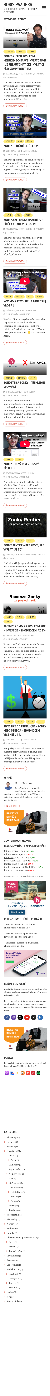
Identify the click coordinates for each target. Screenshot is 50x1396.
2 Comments (11, 232)
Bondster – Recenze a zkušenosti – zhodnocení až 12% (22, 944)
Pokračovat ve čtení (16, 106)
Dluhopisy (14, 1164)
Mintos (8, 296)
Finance (21, 51)
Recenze (31, 617)
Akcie (11, 1155)
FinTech (8, 215)
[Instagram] (20, 1017)
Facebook (13, 1273)
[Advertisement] (25, 1103)
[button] (7, 1073)
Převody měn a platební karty (22, 1237)
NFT (11, 1178)
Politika (10, 1232)
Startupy (13, 1205)
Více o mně (13, 806)
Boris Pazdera (17, 4)
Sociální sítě (13, 1269)
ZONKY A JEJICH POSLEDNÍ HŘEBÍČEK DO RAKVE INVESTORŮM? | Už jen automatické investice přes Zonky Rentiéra (24, 62)
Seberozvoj (12, 1264)
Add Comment (12, 77)
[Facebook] (7, 1017)
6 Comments (23, 395)
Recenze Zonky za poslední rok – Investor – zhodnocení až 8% (24, 628)
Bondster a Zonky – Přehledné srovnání (24, 384)
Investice (21, 378)
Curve (12, 1242)
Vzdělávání (12, 1301)
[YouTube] (27, 1017)
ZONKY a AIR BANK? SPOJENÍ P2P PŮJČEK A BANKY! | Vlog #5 (23, 222)
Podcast (11, 1228)
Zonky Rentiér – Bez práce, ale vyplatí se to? (23, 547)
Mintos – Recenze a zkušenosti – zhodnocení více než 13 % (21, 926)
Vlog (20, 141)
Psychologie (13, 1255)
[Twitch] (13, 1017)
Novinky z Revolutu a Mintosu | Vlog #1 (24, 303)
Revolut (19, 296)
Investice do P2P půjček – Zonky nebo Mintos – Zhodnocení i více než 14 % (24, 730)
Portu (14, 1160)
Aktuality (9, 51)
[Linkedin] (40, 1017)
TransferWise (15, 1251)
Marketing (12, 1219)
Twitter (13, 1282)
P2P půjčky (14, 1182)
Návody (10, 1223)
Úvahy (10, 1292)
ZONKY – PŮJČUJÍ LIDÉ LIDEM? (21, 146)
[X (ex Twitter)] (33, 1017)
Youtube (13, 1287)
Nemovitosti (15, 1173)
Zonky (31, 51)
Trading (13, 1210)
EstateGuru (16, 1191)
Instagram (14, 1278)
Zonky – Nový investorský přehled (21, 466)
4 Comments (23, 743)
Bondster (9, 378)
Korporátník (13, 1214)
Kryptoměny (15, 1169)
